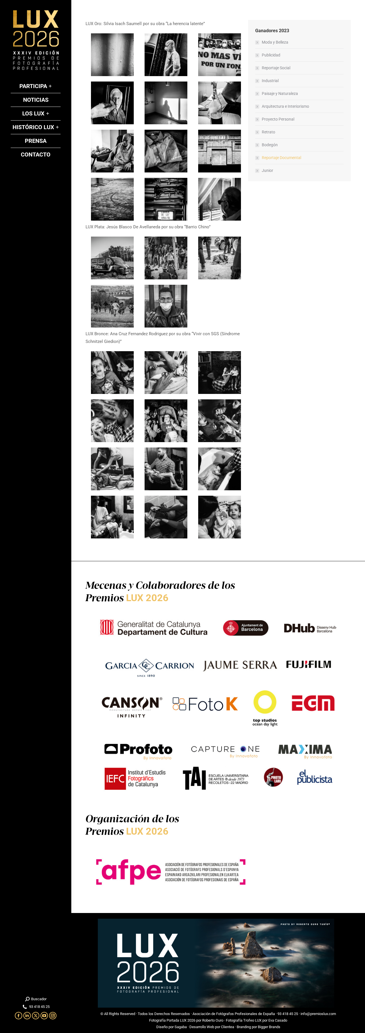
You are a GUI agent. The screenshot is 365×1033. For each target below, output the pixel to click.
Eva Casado (277, 1020)
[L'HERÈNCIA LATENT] (112, 54)
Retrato (268, 132)
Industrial (270, 80)
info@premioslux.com (318, 1014)
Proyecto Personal (278, 119)
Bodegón (270, 145)
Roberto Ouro (212, 1020)
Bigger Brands (269, 1027)
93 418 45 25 (287, 1014)
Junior (267, 170)
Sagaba (181, 1027)
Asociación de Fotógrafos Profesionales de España (233, 1014)
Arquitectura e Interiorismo (285, 106)
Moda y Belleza (275, 42)
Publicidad (271, 55)
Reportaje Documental (281, 157)
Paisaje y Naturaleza (280, 93)
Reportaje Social (276, 68)
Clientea (227, 1027)
